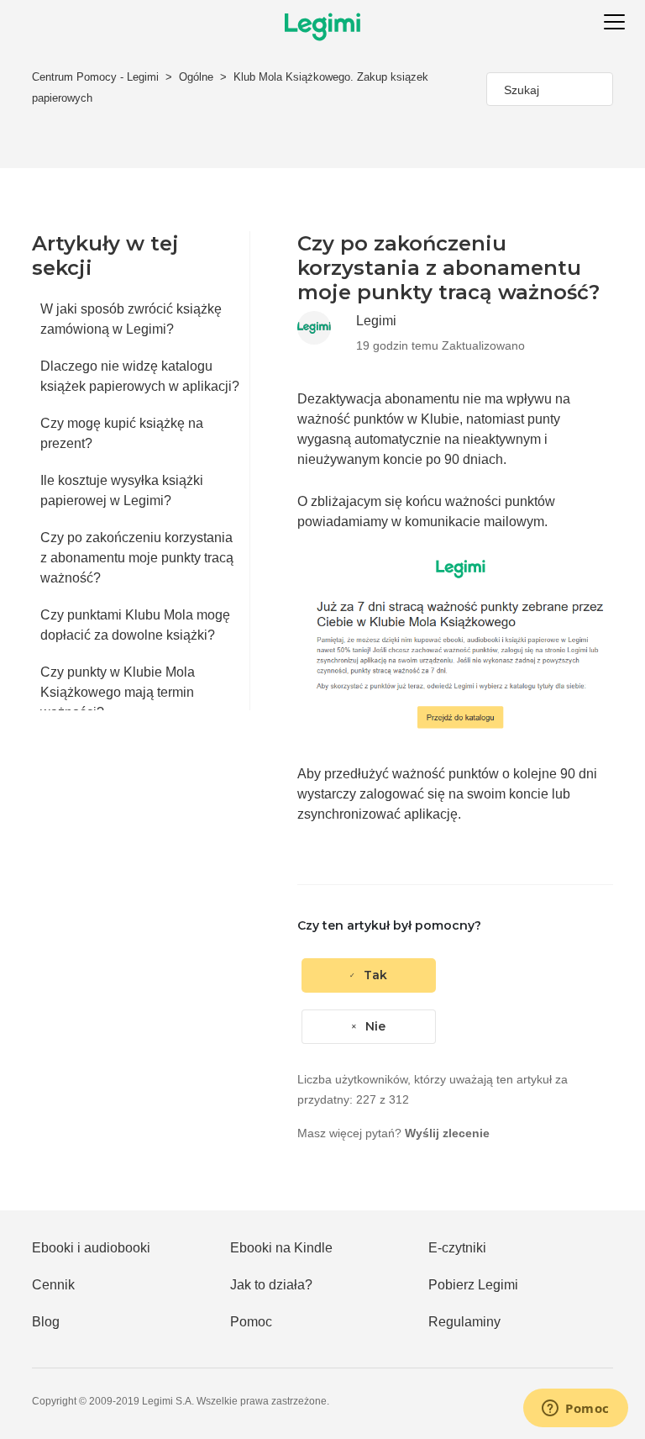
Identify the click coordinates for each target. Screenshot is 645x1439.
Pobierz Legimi (473, 1285)
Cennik (53, 1285)
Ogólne (196, 77)
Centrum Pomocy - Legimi (95, 77)
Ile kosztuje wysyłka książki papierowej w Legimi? (121, 490)
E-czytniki (457, 1248)
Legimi (376, 321)
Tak (375, 975)
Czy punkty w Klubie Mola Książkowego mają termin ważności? (117, 692)
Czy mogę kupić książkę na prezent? (121, 433)
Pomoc (251, 1322)
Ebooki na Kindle (281, 1248)
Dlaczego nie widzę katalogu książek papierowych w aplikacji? (139, 376)
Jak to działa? (271, 1285)
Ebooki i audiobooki (91, 1248)
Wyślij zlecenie (447, 1133)
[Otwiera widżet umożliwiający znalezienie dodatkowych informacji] (575, 1410)
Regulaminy (464, 1322)
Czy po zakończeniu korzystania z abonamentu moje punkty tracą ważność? (136, 557)
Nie (375, 1026)
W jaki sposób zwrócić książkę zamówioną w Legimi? (131, 319)
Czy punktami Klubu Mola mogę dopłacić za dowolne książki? (135, 625)
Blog (46, 1322)
